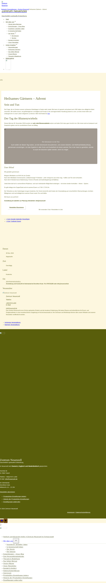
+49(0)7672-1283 (11, 303)
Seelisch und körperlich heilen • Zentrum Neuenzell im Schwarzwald (28, 537)
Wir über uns (8, 541)
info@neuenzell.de (11, 308)
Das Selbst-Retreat (13, 51)
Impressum (71, 512)
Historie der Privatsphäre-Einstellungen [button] (16, 499)
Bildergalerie (10, 58)
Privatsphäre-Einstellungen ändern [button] (14, 496)
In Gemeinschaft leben (14, 31)
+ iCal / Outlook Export (13, 221)
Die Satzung (15, 35)
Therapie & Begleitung (11, 559)
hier (49, 113)
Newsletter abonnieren (7, 492)
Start (7, 19)
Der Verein (11, 549)
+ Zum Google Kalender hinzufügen (18, 219)
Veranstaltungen (13, 47)
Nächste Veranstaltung (12, 325)
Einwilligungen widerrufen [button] (11, 502)
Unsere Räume (12, 54)
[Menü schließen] (0, 525)
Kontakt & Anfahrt (13, 40)
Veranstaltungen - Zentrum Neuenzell (18, 9)
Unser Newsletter (13, 42)
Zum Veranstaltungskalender (13, 556)
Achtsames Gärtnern (14, 49)
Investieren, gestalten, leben (16, 28)
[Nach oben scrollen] (2, 521)
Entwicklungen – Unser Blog (16, 26)
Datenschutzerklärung (83, 512)
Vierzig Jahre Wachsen (14, 24)
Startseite (4, 9)
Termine (14, 38)
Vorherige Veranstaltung (12, 322)
